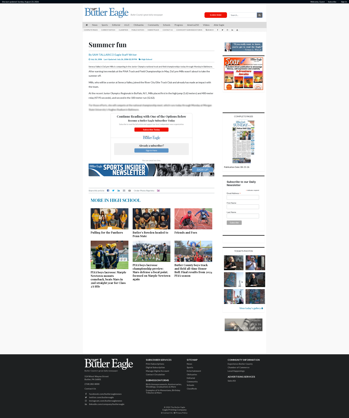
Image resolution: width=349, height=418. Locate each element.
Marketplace (153, 30)
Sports (190, 367)
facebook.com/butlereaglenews (105, 394)
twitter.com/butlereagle (101, 397)
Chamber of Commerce (238, 367)
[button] (87, 25)
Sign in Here (151, 150)
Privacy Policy (181, 413)
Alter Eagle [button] (219, 25)
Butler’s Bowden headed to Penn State (150, 234)
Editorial (191, 378)
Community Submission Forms (189, 30)
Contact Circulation (155, 374)
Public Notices (138, 30)
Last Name (231, 212)
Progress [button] (178, 25)
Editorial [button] (116, 25)
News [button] (94, 25)
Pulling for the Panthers (107, 232)
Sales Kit (232, 380)
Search (210, 30)
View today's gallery (250, 308)
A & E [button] (126, 25)
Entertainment (194, 371)
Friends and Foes (185, 232)
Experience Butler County (240, 364)
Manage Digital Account (157, 371)
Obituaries (192, 374)
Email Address (234, 193)
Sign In (344, 2)
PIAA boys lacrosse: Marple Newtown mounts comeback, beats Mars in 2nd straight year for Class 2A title (108, 279)
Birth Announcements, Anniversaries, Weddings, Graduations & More (164, 385)
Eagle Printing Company (175, 409)
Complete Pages (91, 30)
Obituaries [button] (139, 25)
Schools (190, 385)
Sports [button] (105, 25)
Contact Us (168, 30)
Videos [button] (206, 25)
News (189, 364)
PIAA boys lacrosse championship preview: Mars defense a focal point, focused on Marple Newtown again (151, 272)
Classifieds (123, 30)
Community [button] (153, 25)
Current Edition (108, 30)
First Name (231, 203)
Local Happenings (236, 371)
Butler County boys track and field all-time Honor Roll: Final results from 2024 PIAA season (193, 270)
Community (192, 381)
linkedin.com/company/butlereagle (106, 404)
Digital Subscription (155, 367)
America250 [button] (193, 25)
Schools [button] (166, 25)
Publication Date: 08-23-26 (236, 167)
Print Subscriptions (155, 364)
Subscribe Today (151, 129)
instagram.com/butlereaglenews (105, 400)
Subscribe (332, 2)
